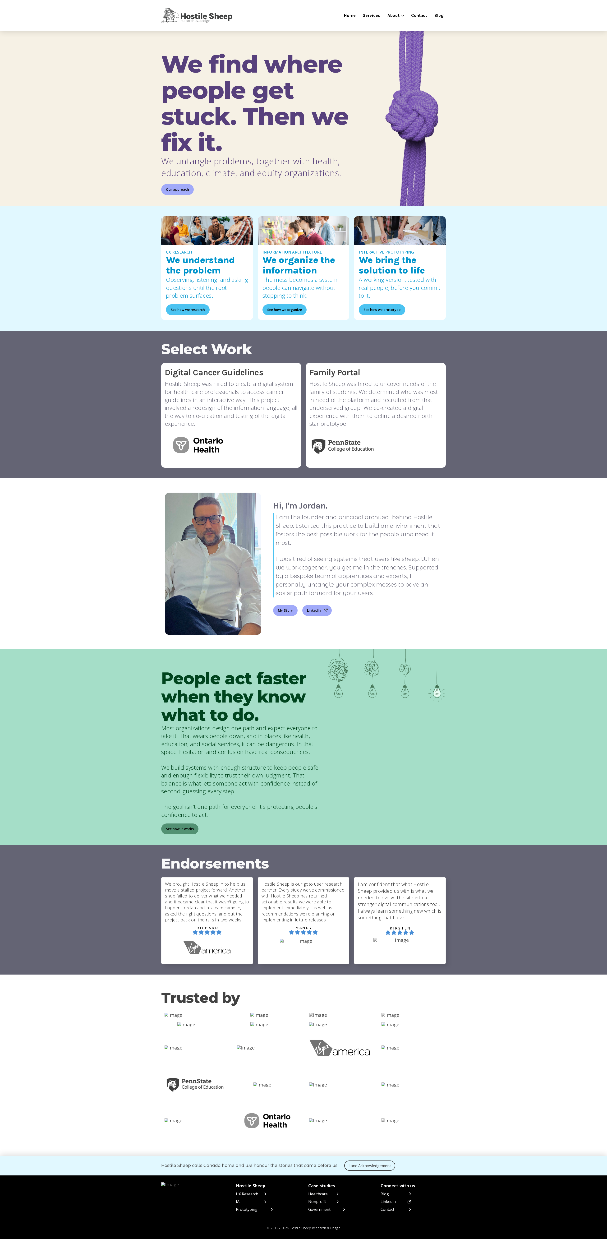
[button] (395, 15)
